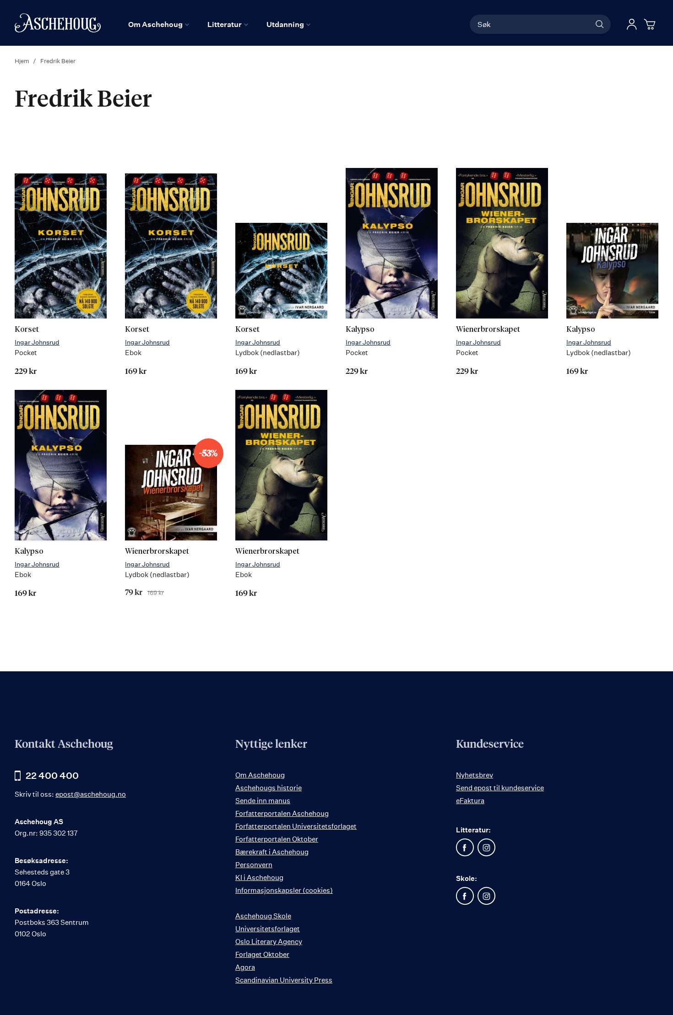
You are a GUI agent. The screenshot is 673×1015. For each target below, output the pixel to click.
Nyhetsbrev (474, 775)
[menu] (219, 24)
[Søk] (600, 24)
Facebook (465, 847)
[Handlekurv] (651, 24)
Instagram (487, 847)
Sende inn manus (262, 800)
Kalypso (360, 330)
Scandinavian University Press (283, 980)
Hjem (23, 61)
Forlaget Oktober (262, 954)
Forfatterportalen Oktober (276, 839)
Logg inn (631, 24)
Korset (27, 330)
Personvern (253, 864)
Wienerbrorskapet (488, 330)
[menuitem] (158, 24)
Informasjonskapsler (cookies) (284, 890)
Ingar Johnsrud (37, 342)
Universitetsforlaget (267, 928)
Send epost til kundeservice (500, 787)
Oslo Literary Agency (268, 941)
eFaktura (470, 800)
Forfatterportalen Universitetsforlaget (296, 826)
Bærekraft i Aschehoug (272, 852)
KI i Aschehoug (259, 877)
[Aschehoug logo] (57, 22)
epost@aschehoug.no (90, 794)
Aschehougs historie (268, 787)
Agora (245, 967)
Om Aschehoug (260, 775)
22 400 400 (52, 775)
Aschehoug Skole (263, 916)
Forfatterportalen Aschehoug (282, 813)
